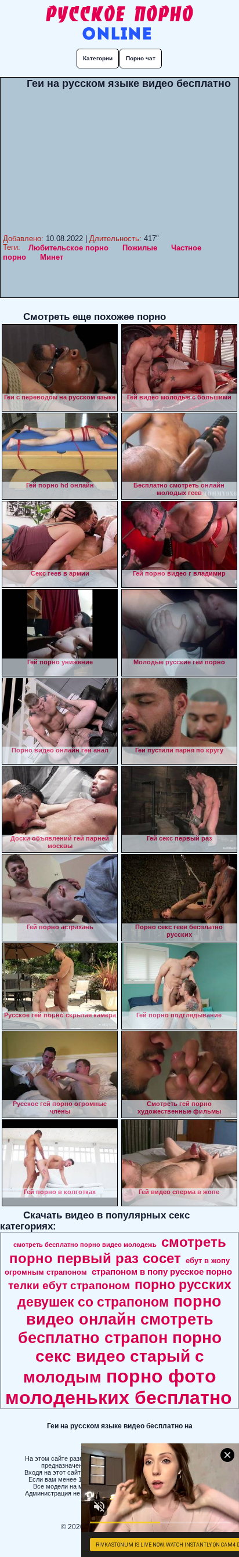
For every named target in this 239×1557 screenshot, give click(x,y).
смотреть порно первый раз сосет (117, 1250)
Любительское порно (68, 247)
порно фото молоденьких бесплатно (118, 1387)
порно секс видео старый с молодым (122, 1357)
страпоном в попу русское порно (162, 1271)
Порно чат (140, 58)
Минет (51, 257)
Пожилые (139, 247)
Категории (98, 58)
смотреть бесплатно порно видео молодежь (85, 1244)
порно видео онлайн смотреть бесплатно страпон (120, 1320)
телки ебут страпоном (69, 1285)
